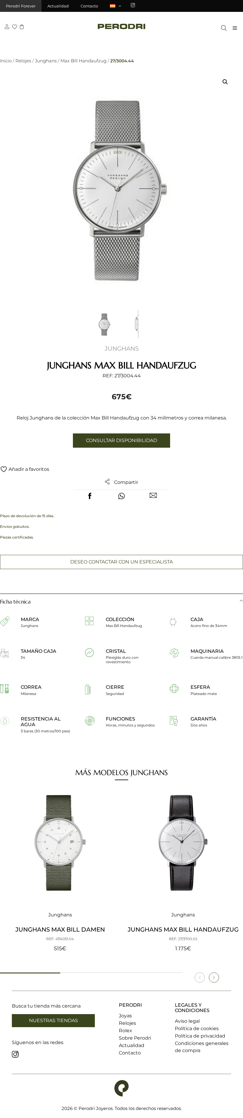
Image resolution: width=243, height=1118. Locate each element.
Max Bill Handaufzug (83, 61)
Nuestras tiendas (53, 1020)
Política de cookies (197, 1028)
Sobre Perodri (135, 1038)
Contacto (89, 6)
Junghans (46, 61)
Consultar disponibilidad (121, 440)
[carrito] (22, 27)
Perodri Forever (21, 6)
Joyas (125, 1016)
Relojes (23, 61)
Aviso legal (187, 1021)
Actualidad (58, 6)
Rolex (125, 1030)
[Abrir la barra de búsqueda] (222, 28)
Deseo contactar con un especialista (121, 562)
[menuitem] (116, 6)
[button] (225, 82)
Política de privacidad (200, 1036)
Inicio (6, 61)
